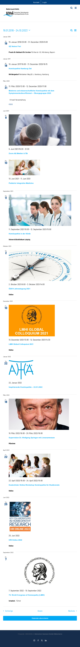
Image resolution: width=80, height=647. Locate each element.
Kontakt (51, 634)
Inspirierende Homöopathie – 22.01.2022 (25, 387)
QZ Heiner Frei (15, 46)
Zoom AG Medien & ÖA (18, 153)
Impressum (46, 634)
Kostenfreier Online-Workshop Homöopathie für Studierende (34, 485)
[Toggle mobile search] (71, 8)
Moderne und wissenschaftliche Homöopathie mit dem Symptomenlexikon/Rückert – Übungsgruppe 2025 (31, 91)
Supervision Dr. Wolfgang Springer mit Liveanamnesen (32, 437)
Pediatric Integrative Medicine (21, 183)
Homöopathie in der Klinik (20, 233)
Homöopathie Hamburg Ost (20, 68)
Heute (40, 611)
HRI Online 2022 (15, 540)
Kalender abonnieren (40, 618)
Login (44, 2)
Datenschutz (38, 634)
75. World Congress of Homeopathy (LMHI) (27, 595)
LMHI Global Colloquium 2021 (21, 344)
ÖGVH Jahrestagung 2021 (19, 288)
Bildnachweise (58, 634)
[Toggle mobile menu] (76, 8)
